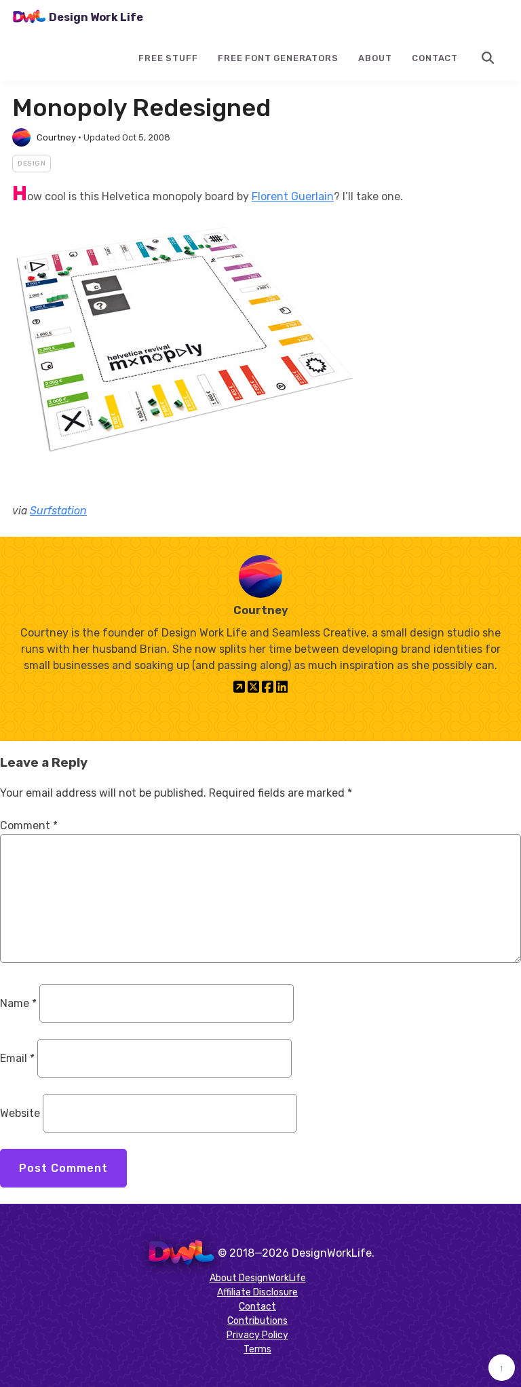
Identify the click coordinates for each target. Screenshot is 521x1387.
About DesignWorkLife (258, 1278)
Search (488, 58)
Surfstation (58, 510)
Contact (435, 58)
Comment (29, 825)
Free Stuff (167, 58)
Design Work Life (96, 17)
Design (31, 163)
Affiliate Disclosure (257, 1292)
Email (17, 1058)
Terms (257, 1349)
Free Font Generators (278, 58)
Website (20, 1113)
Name (18, 1003)
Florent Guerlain (293, 196)
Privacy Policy (257, 1335)
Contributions (257, 1321)
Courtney (56, 137)
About (374, 58)
